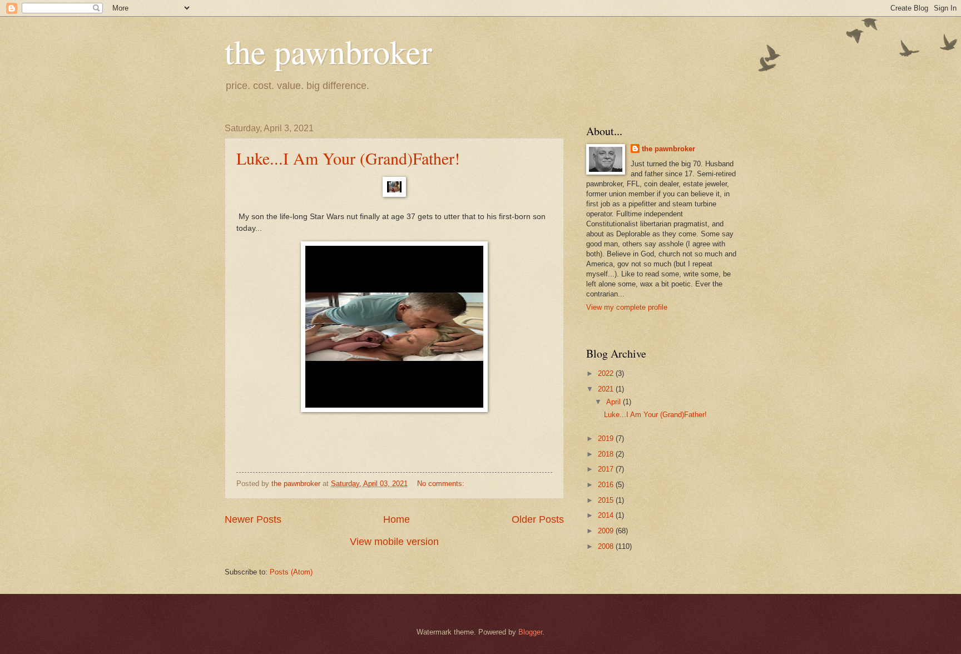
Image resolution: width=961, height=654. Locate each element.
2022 (607, 373)
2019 (607, 438)
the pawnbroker (328, 51)
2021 (607, 389)
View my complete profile (626, 307)
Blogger (530, 632)
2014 (607, 515)
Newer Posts (253, 519)
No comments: (442, 483)
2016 (607, 484)
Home (396, 519)
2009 (607, 531)
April (614, 402)
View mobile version (394, 541)
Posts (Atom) (291, 572)
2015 (607, 500)
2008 (607, 546)
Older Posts (538, 519)
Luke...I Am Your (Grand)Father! (348, 158)
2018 (607, 454)
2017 (607, 469)
